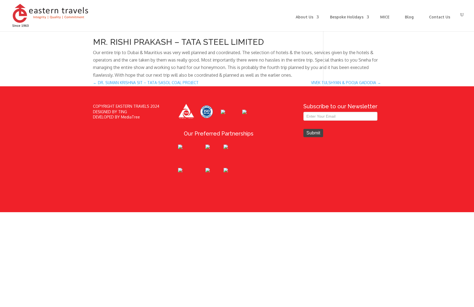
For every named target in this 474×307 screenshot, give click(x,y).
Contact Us (439, 17)
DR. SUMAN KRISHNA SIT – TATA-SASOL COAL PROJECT (146, 82)
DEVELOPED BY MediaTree (116, 117)
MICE (385, 17)
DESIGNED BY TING (110, 111)
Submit (313, 133)
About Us (304, 17)
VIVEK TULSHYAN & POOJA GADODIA (346, 82)
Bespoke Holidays (346, 17)
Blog (409, 17)
